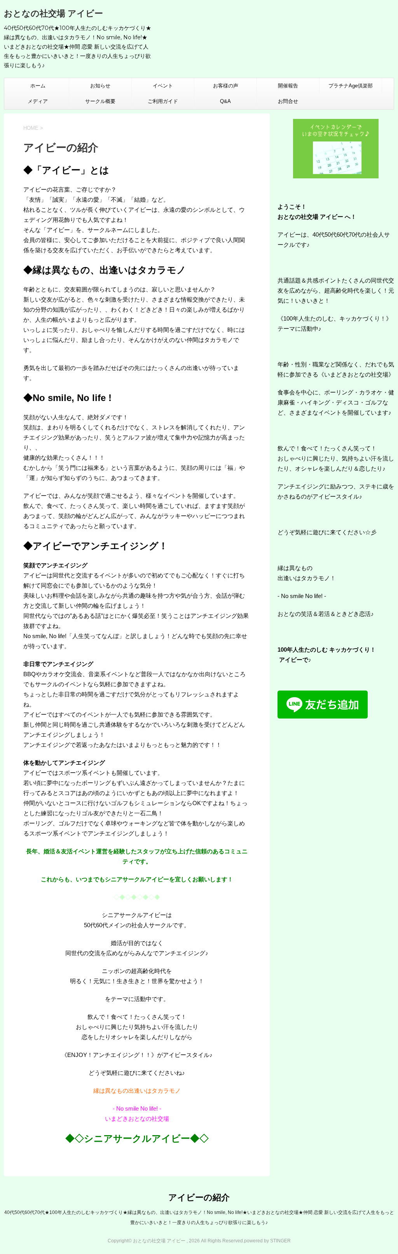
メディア (38, 101)
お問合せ (288, 101)
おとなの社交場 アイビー (53, 13)
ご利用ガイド (163, 101)
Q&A (225, 101)
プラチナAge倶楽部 (350, 86)
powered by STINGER (267, 1241)
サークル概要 (100, 101)
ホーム (37, 86)
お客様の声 (225, 86)
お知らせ (100, 86)
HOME (30, 128)
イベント (163, 86)
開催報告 (288, 86)
